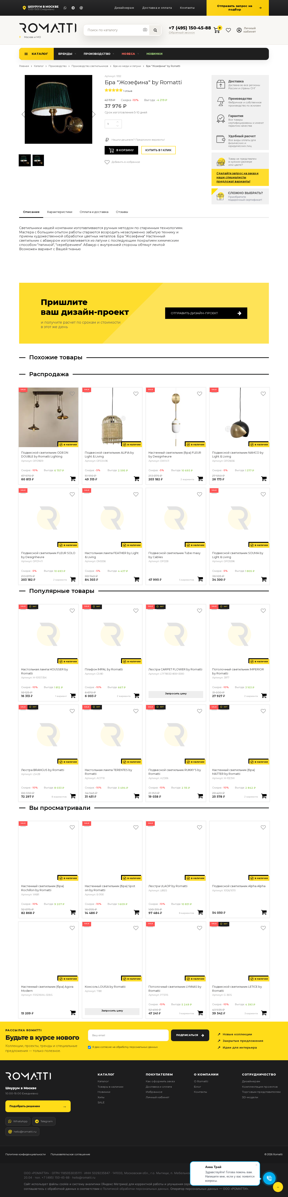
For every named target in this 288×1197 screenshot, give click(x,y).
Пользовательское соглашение (70, 1154)
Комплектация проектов (260, 1086)
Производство (97, 53)
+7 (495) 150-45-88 (190, 28)
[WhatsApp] (65, 7)
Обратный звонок (182, 32)
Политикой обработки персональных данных (136, 1188)
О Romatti (201, 1081)
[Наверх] (278, 1187)
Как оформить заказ (160, 1081)
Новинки (154, 53)
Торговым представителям (261, 1091)
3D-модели (250, 1097)
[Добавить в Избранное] (72, 394)
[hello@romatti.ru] (81, 7)
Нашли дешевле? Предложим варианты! (138, 139)
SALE (101, 1102)
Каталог (40, 53)
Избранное (154, 1091)
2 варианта (187, 479)
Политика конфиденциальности (25, 1154)
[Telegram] (73, 7)
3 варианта (251, 1013)
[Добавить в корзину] (73, 478)
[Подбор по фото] (145, 29)
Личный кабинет (157, 1097)
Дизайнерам (124, 7)
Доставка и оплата (157, 7)
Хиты (101, 1097)
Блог (197, 1086)
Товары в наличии (110, 1086)
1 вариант (61, 696)
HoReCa (128, 53)
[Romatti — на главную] (28, 1076)
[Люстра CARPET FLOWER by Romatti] (176, 634)
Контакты (187, 7)
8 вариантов (59, 796)
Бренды (65, 53)
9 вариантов (186, 1013)
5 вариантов (186, 579)
